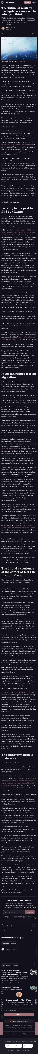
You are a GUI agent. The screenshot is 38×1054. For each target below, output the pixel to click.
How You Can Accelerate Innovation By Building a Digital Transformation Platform (14, 972)
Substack (10, 1050)
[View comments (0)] (7, 33)
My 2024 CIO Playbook (10, 987)
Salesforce (14, 449)
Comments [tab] (5, 943)
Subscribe (28, 2)
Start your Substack (14, 1046)
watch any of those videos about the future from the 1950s (17, 143)
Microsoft (4, 449)
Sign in (34, 2)
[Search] (35, 965)
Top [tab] (3, 965)
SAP (23, 446)
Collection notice (31, 1041)
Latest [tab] (8, 965)
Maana (18, 477)
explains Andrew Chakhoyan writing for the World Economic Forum (18, 527)
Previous (6, 931)
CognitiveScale (8, 477)
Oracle (28, 446)
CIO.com (22, 61)
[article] (19, 976)
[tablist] (9, 943)
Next (32, 931)
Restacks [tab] (13, 943)
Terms (23, 1041)
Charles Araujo (10, 27)
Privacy (18, 1041)
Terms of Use (27, 1025)
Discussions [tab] (15, 965)
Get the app (27, 1046)
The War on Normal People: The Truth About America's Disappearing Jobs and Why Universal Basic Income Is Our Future (18, 232)
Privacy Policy (18, 1029)
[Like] (3, 33)
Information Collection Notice (22, 1027)
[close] (32, 992)
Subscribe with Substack (20, 1021)
